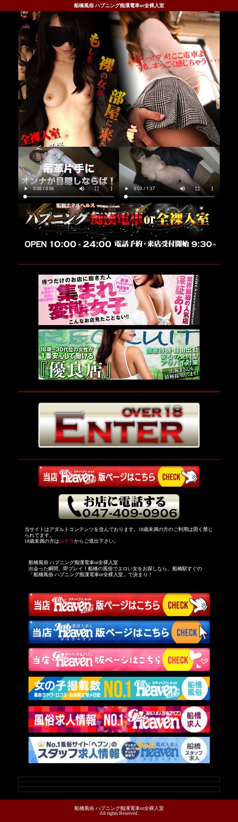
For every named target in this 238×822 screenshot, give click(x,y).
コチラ (66, 541)
